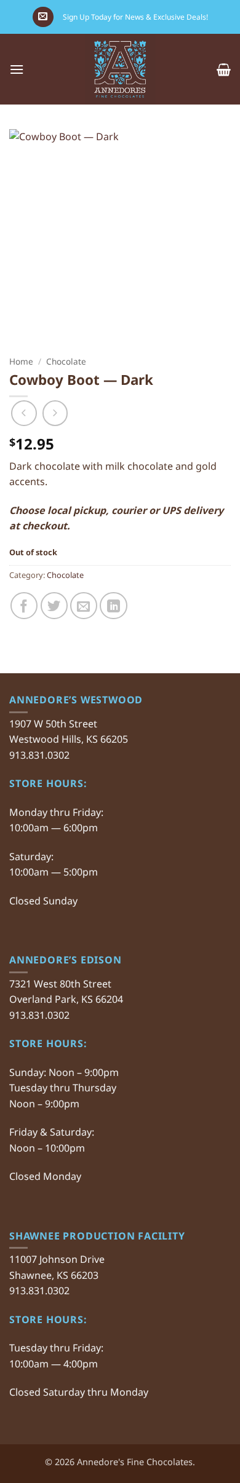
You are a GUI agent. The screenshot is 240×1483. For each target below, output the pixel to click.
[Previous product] (55, 413)
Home (21, 361)
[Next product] (24, 413)
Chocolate (66, 361)
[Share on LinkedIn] (113, 605)
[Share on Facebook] (24, 605)
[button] (43, 17)
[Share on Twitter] (54, 605)
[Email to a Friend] (83, 605)
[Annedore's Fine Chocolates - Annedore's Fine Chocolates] (120, 69)
